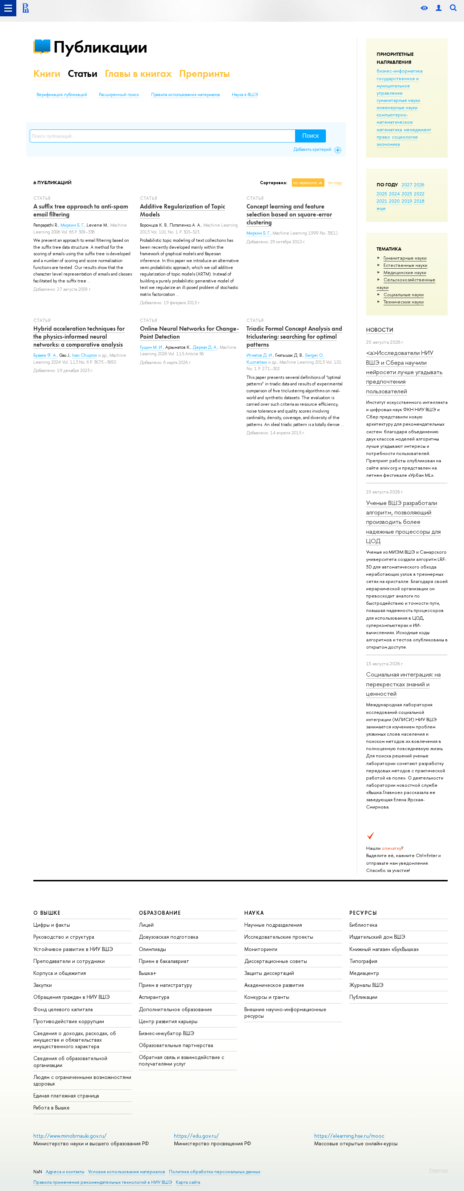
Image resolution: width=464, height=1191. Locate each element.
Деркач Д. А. (205, 347)
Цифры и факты (51, 924)
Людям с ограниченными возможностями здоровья (82, 1080)
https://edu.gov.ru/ (196, 1135)
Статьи (83, 73)
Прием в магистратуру (165, 984)
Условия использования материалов (126, 1172)
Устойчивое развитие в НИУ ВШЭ (73, 949)
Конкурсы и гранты (266, 996)
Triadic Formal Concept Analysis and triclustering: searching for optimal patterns (294, 336)
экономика (388, 144)
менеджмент (417, 129)
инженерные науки (397, 107)
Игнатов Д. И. (259, 355)
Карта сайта (188, 1182)
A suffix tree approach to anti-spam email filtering (80, 210)
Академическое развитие (274, 984)
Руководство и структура (63, 936)
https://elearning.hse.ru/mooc (349, 1135)
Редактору (438, 1170)
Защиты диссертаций (269, 972)
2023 (407, 193)
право (383, 136)
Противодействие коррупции (68, 1021)
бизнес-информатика (400, 70)
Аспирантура (154, 996)
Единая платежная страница (66, 1095)
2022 (419, 193)
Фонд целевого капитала (63, 1009)
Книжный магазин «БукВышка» (384, 949)
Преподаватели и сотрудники (69, 961)
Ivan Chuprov (84, 355)
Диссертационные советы (275, 961)
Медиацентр (364, 972)
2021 (382, 201)
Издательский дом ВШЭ (377, 936)
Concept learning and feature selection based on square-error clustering (289, 214)
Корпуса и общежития (59, 972)
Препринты (204, 73)
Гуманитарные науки (405, 258)
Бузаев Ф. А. (45, 355)
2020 (394, 201)
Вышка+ (148, 972)
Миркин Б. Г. (72, 225)
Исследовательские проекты (278, 936)
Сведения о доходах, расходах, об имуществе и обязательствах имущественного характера (74, 1040)
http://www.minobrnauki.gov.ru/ (70, 1135)
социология (405, 136)
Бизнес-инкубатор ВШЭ (166, 1033)
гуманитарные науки (398, 100)
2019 (407, 201)
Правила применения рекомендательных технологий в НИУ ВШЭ (102, 1182)
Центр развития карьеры (168, 1021)
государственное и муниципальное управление (398, 85)
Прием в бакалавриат (164, 961)
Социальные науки (404, 294)
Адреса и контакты (65, 1172)
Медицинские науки (405, 272)
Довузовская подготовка (168, 936)
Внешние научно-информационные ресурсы (285, 1012)
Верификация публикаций (62, 95)
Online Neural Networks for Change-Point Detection (189, 332)
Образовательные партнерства (176, 1045)
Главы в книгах (138, 73)
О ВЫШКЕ (47, 912)
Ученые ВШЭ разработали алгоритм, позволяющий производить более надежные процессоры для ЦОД (403, 522)
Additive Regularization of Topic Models (182, 210)
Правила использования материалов (185, 95)
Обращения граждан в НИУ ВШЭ (71, 996)
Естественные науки (405, 265)
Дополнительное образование (175, 1009)
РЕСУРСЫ (363, 912)
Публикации (100, 47)
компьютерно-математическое (395, 118)
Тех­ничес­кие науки (404, 301)
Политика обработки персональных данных (214, 1172)
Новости (379, 330)
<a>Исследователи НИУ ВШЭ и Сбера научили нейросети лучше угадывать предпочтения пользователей (404, 371)
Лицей (146, 924)
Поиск (310, 136)
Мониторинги (260, 949)
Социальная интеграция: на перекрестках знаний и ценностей (403, 684)
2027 (407, 184)
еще (381, 208)
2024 (394, 193)
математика (389, 129)
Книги (47, 73)
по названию (305, 183)
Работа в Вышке (51, 1107)
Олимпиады (152, 949)
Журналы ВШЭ (366, 984)
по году (335, 183)
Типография (363, 961)
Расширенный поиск (119, 95)
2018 (419, 201)
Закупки (42, 984)
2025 (382, 193)
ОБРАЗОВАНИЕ (160, 912)
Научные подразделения (273, 924)
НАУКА (254, 912)
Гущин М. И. (151, 347)
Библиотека (363, 924)
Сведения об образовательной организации (70, 1061)
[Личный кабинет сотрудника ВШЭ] (438, 8)
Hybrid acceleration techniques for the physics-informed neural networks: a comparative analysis (79, 336)
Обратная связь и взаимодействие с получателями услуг (181, 1060)
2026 (419, 184)
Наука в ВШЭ (245, 95)
